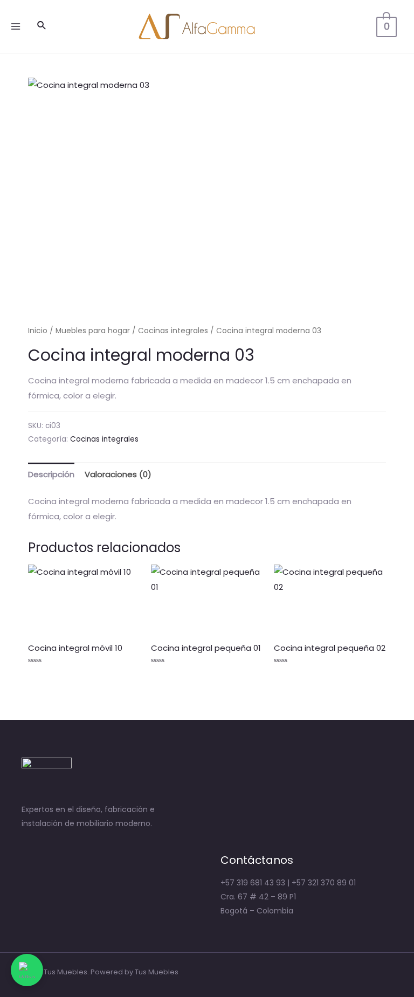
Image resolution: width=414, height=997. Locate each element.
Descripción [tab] (51, 474)
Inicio (37, 331)
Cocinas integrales (173, 331)
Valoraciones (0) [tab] (118, 474)
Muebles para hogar (93, 331)
